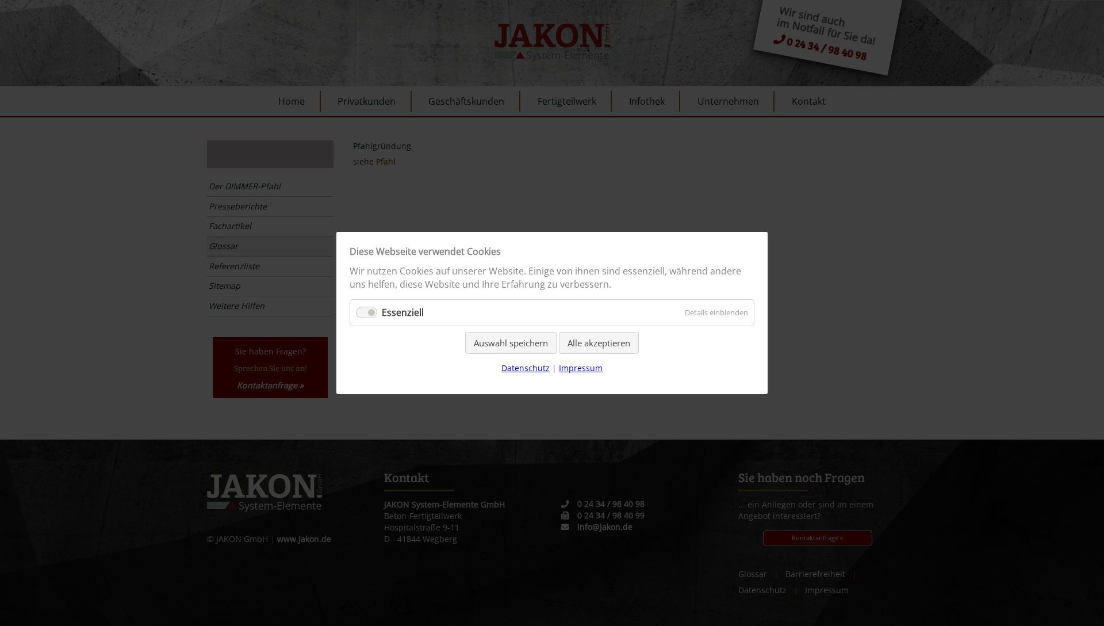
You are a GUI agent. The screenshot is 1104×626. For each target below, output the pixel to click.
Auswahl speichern (511, 343)
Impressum (581, 367)
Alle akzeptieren (599, 343)
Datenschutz (525, 367)
